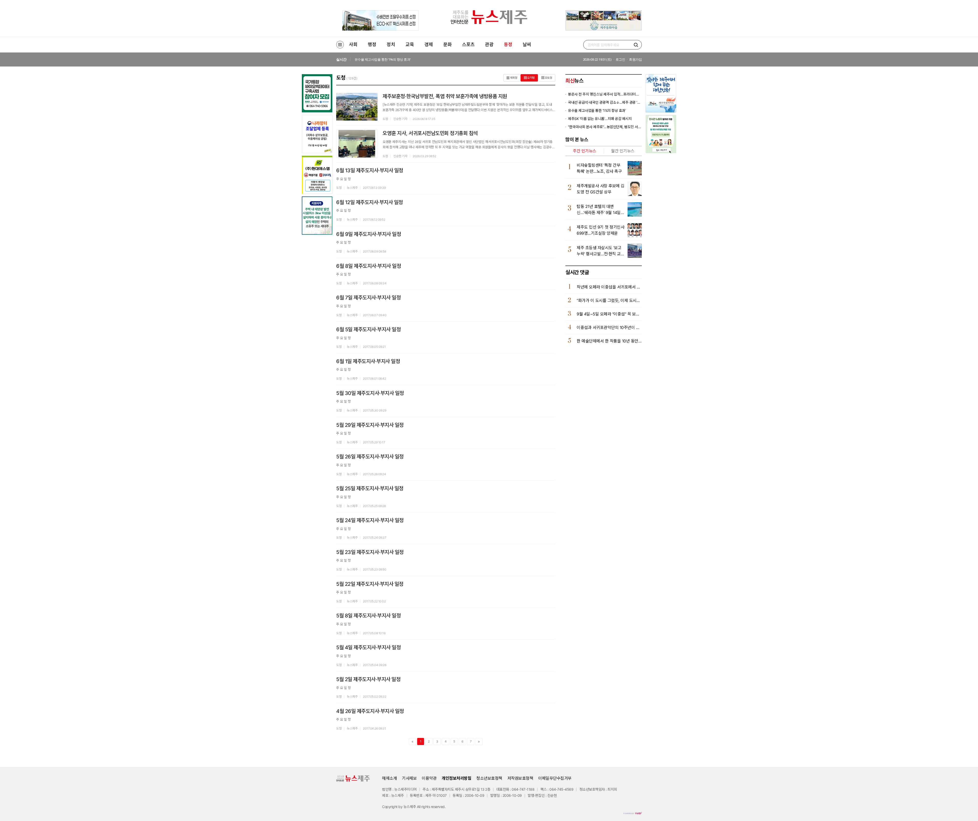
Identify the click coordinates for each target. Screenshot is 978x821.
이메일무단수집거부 (555, 778)
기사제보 (409, 778)
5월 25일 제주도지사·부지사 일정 (369, 488)
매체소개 (389, 778)
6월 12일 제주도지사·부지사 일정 (369, 202)
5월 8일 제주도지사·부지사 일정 (368, 616)
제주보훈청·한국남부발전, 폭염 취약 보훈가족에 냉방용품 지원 (445, 96)
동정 (508, 44)
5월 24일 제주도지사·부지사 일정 (370, 520)
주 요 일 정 (343, 179)
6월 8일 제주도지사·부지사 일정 (368, 266)
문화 (447, 44)
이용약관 (429, 778)
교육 (409, 44)
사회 (353, 44)
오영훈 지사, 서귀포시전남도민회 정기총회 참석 (430, 133)
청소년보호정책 (489, 778)
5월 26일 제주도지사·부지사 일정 (370, 457)
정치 (391, 44)
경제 (428, 44)
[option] (468, 59)
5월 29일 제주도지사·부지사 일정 (370, 425)
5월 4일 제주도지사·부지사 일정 (368, 647)
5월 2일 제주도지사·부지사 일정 (368, 679)
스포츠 (468, 44)
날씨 (527, 44)
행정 (372, 44)
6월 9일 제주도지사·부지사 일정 (368, 234)
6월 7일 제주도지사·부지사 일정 (368, 298)
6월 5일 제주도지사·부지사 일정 (368, 329)
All (418, 806)
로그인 (620, 59)
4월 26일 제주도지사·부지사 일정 (370, 711)
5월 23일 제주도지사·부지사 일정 (370, 552)
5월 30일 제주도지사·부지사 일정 (370, 393)
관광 (489, 44)
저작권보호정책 (520, 778)
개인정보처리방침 (456, 778)
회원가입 (635, 59)
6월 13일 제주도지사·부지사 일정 (369, 170)
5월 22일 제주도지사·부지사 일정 (369, 584)
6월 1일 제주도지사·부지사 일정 (368, 361)
